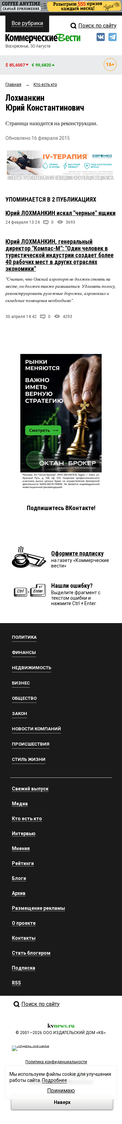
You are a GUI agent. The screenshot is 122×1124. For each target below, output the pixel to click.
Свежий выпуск (30, 788)
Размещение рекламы (38, 908)
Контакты (24, 938)
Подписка (23, 968)
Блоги (19, 878)
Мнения (21, 848)
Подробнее (54, 1080)
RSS (16, 983)
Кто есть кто (27, 818)
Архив (18, 893)
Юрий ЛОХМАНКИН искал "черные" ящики (60, 213)
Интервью (24, 833)
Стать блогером (31, 953)
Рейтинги (23, 863)
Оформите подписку (77, 553)
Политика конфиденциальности (56, 1062)
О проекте (24, 923)
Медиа (20, 803)
